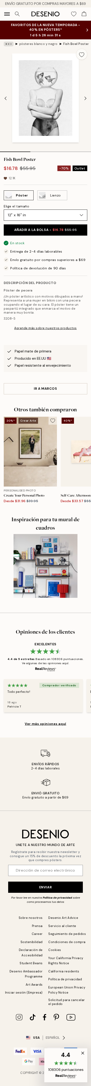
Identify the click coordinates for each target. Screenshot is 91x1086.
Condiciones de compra (67, 942)
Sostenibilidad (32, 942)
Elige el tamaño (16, 206)
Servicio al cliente (62, 926)
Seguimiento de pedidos (67, 934)
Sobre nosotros (31, 918)
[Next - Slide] (85, 98)
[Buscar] (17, 14)
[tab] (15, 150)
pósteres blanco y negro (38, 44)
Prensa (37, 926)
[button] (65, 1065)
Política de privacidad (57, 898)
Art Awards (34, 985)
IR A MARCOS (45, 388)
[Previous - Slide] (5, 98)
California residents (63, 971)
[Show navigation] (7, 14)
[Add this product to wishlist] (81, 54)
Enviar (45, 887)
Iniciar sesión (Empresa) (24, 993)
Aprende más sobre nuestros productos (45, 328)
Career (37, 934)
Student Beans (31, 963)
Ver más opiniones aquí (45, 724)
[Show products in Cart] (84, 14)
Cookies (54, 950)
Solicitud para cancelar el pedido (66, 1002)
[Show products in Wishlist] (74, 14)
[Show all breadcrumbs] (9, 44)
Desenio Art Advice (63, 918)
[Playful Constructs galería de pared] (45, 566)
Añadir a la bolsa (45, 230)
